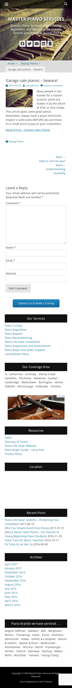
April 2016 (11, 601)
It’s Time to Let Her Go (19, 544)
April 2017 (11, 564)
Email (10, 260)
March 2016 (12, 605)
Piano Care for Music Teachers (24, 540)
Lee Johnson (32, 85)
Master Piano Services (36, 19)
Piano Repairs (13, 333)
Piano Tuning (13, 325)
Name (11, 247)
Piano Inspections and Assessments (28, 346)
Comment (13, 203)
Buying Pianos (30, 63)
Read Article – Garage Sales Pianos (28, 130)
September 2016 (15, 580)
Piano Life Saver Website (20, 446)
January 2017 (13, 568)
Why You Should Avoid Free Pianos (27, 528)
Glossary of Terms (16, 442)
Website (11, 273)
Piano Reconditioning (18, 338)
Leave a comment (53, 85)
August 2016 (13, 584)
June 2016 (11, 592)
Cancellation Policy (17, 354)
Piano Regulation (15, 329)
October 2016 (13, 576)
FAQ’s (8, 437)
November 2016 (15, 572)
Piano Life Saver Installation (22, 342)
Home (12, 63)
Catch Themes (45, 681)
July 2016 (10, 588)
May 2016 (11, 597)
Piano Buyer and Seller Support (25, 350)
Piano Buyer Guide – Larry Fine (24, 450)
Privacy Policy (13, 454)
